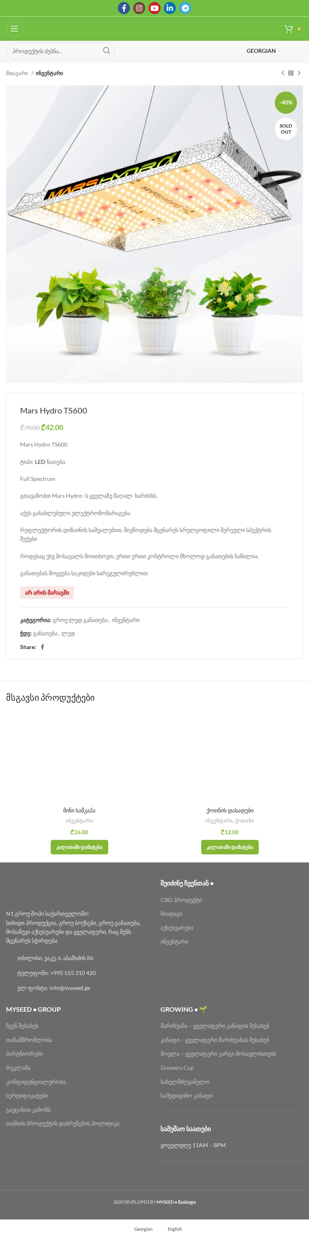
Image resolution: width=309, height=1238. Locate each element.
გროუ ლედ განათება (80, 619)
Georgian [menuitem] (143, 1228)
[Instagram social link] (139, 8)
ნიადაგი (171, 913)
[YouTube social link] (154, 8)
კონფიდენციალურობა (36, 1081)
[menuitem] (140, 1229)
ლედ (68, 633)
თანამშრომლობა (29, 1039)
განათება (45, 633)
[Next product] (299, 73)
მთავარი (17, 73)
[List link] (77, 958)
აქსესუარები (177, 927)
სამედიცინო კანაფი (186, 1095)
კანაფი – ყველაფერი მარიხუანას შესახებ (215, 1039)
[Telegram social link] (185, 8)
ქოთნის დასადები (229, 810)
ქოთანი (244, 820)
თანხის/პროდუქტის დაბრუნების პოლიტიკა (62, 1123)
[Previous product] (283, 73)
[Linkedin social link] (170, 8)
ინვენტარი (49, 73)
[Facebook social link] (124, 8)
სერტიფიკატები (27, 1095)
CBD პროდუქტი (181, 899)
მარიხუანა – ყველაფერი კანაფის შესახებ (215, 1025)
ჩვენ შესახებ (22, 1025)
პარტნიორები (24, 1053)
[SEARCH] (106, 50)
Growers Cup (177, 1067)
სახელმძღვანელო (185, 1081)
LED (40, 461)
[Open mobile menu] (14, 29)
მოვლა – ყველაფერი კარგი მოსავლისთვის (218, 1053)
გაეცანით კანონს (28, 1109)
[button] (79, 847)
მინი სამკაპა (79, 810)
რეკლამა (18, 1067)
